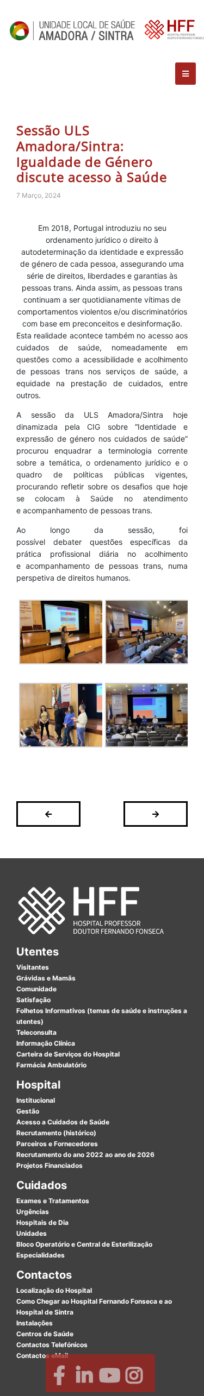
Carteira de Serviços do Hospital (68, 1054)
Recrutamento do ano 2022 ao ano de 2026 (85, 1154)
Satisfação (33, 1000)
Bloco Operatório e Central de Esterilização (84, 1244)
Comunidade (36, 989)
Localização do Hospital (54, 1290)
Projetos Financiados (49, 1165)
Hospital (38, 1084)
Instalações (34, 1323)
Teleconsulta (36, 1032)
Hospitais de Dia (42, 1222)
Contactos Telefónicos (52, 1345)
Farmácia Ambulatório (51, 1065)
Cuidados (41, 1185)
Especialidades (40, 1255)
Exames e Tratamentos (52, 1201)
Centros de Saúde (44, 1334)
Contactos (44, 1274)
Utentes (37, 951)
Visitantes (32, 967)
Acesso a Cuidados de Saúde (62, 1122)
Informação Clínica (45, 1043)
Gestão (27, 1111)
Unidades (31, 1233)
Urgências (32, 1212)
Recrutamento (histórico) (56, 1133)
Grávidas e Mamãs (46, 978)
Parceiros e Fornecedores (57, 1144)
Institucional (35, 1100)
